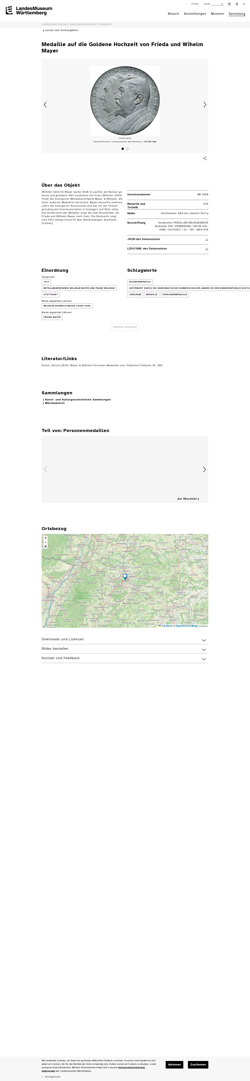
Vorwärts (204, 104)
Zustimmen (198, 1064)
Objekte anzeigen (125, 327)
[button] (125, 577)
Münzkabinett (55, 403)
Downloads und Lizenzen (63, 639)
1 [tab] (123, 149)
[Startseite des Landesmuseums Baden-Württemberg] (29, 12)
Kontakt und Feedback (61, 658)
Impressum (48, 1071)
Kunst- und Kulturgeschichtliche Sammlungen (78, 399)
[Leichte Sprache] (229, 4)
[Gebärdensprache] (236, 4)
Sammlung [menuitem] (237, 14)
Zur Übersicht (187, 499)
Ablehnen (174, 1064)
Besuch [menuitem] (173, 14)
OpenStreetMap (186, 626)
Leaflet (166, 626)
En (244, 4)
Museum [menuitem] (217, 14)
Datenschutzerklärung (131, 1067)
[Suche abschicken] (222, 4)
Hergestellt (48, 277)
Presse (195, 4)
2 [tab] (127, 149)
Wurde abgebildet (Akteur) (57, 301)
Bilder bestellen (55, 649)
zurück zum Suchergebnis (61, 30)
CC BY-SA (150, 142)
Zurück (45, 104)
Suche (207, 4)
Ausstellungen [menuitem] (195, 14)
